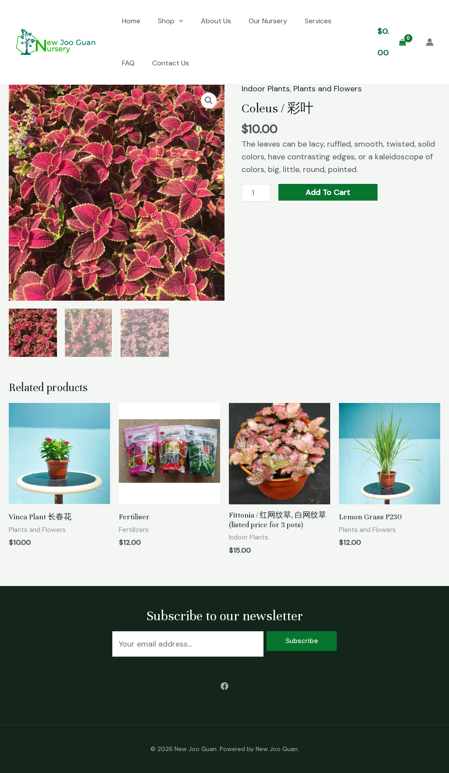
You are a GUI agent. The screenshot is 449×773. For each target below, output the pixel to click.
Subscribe (301, 640)
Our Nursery (268, 20)
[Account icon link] (430, 42)
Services (318, 20)
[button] (209, 100)
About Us (216, 20)
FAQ (128, 63)
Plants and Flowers (327, 88)
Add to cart (328, 192)
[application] (179, 21)
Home (131, 20)
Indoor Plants (266, 88)
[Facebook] (224, 686)
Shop (166, 20)
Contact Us (170, 63)
